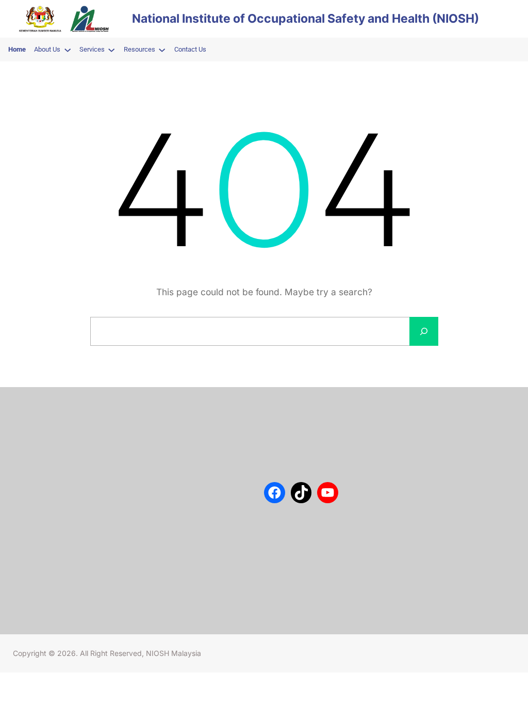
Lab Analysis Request (59, 470)
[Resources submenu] (162, 49)
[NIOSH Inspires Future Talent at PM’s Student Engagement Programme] (163, 450)
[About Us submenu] (67, 49)
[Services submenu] (111, 49)
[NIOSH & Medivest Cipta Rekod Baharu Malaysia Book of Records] (163, 557)
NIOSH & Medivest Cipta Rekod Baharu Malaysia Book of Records (195, 569)
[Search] (423, 331)
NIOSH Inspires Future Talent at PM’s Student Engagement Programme (194, 468)
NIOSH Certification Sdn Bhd (70, 484)
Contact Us (42, 439)
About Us (40, 423)
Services (38, 454)
